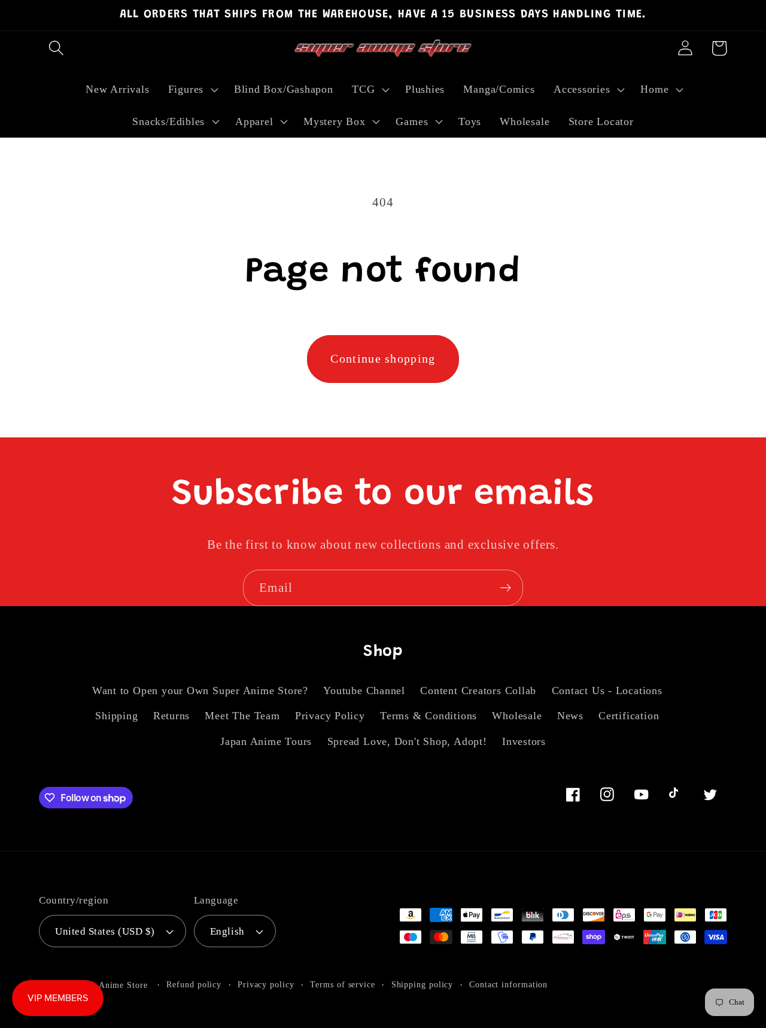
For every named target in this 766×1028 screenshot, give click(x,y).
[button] (56, 48)
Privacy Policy (330, 716)
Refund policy (193, 984)
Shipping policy (422, 984)
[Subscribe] (505, 588)
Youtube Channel (364, 691)
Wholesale (517, 716)
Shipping (116, 716)
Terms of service (342, 984)
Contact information (508, 984)
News (570, 716)
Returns (171, 716)
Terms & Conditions (428, 716)
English (227, 931)
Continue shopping (382, 358)
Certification (628, 716)
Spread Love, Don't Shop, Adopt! (407, 741)
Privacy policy (266, 984)
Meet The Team (242, 716)
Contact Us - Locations (607, 691)
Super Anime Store (110, 985)
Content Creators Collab (478, 691)
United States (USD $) (105, 931)
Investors (524, 741)
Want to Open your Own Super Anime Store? (200, 691)
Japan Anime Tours (266, 741)
